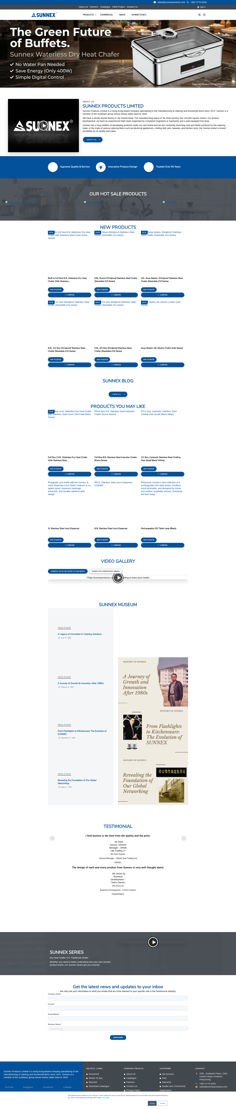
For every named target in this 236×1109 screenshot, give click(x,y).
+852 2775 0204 (198, 2)
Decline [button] (162, 1103)
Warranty (166, 1082)
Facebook (48, 1087)
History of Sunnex (64, 628)
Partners (94, 7)
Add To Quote (55, 290)
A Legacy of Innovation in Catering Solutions (80, 634)
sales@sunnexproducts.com (171, 2)
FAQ (164, 1078)
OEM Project (118, 7)
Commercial (106, 14)
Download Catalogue (99, 1086)
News (122, 14)
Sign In (203, 7)
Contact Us (132, 7)
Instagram (28, 1087)
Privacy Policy (133, 1090)
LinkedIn (67, 1087)
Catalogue (105, 7)
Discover (93, 1082)
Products (88, 14)
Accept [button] (152, 1103)
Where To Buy (139, 14)
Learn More (106, 1097)
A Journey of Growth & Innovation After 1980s (81, 683)
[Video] (43, 126)
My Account (168, 1074)
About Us (83, 7)
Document (94, 1074)
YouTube (9, 1087)
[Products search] (199, 15)
